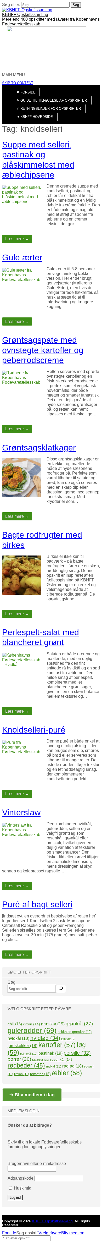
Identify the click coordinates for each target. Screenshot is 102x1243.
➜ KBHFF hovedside (34, 117)
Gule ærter (22, 257)
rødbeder (26, 1065)
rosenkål (61, 1059)
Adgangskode (20, 1178)
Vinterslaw (21, 812)
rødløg (72, 1066)
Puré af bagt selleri (37, 904)
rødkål (53, 1066)
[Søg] (61, 989)
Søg (11, 982)
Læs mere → (17, 238)
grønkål (79, 1023)
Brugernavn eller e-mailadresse (37, 1163)
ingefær (68, 1038)
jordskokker (22, 1045)
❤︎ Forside (26, 92)
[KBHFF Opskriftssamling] (27, 10)
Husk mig (22, 1188)
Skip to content (17, 83)
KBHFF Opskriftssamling (25, 14)
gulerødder (32, 1031)
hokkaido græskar (75, 1032)
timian (21, 1074)
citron (31, 1024)
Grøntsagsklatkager (39, 447)
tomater (40, 1074)
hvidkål (18, 1038)
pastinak (50, 1053)
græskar (53, 1023)
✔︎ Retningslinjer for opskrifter (48, 109)
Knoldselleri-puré (33, 729)
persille (77, 1053)
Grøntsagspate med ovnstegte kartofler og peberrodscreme (42, 350)
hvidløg (45, 1038)
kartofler (57, 1044)
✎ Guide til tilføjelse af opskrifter (51, 100)
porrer (19, 1059)
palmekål (28, 1053)
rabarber (40, 1059)
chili (15, 1024)
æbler (67, 1072)
